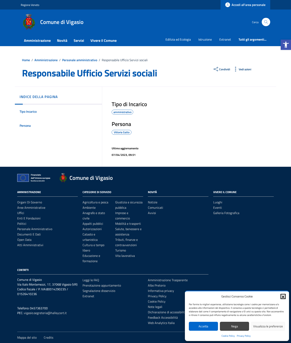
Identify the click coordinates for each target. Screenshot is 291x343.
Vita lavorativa (125, 255)
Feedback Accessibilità (163, 317)
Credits (48, 337)
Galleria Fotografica (226, 213)
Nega (234, 326)
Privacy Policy (244, 336)
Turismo (120, 250)
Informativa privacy (161, 290)
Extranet (225, 39)
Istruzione (205, 39)
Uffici (20, 213)
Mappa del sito (27, 337)
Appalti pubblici (93, 223)
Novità (62, 40)
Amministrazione (37, 40)
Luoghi (217, 202)
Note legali (155, 306)
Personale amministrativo (34, 229)
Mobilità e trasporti (128, 223)
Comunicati (155, 207)
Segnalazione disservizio (99, 290)
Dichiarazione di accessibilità (167, 312)
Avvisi (152, 213)
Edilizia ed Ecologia (178, 39)
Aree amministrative (31, 207)
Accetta (203, 326)
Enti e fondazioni (29, 218)
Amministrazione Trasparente (168, 280)
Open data (24, 239)
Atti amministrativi (30, 245)
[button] (286, 45)
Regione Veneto (30, 5)
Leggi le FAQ (91, 280)
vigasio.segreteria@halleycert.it (45, 313)
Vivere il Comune (103, 40)
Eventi (217, 207)
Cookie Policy (228, 336)
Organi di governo (29, 202)
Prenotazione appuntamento (102, 285)
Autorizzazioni (92, 229)
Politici (21, 223)
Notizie (152, 202)
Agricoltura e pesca (95, 202)
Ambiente (89, 207)
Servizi (79, 40)
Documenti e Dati (29, 234)
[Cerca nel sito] (266, 22)
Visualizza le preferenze (268, 326)
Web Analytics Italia (161, 322)
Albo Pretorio (156, 285)
